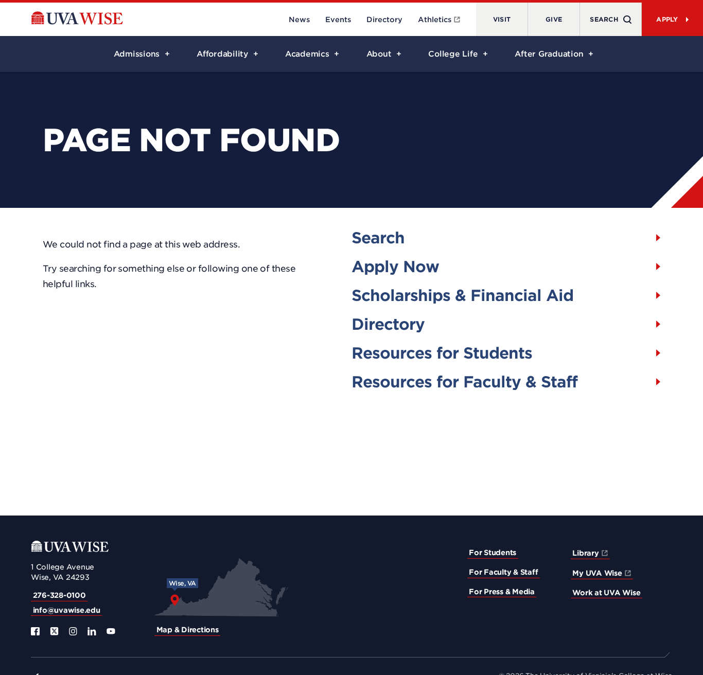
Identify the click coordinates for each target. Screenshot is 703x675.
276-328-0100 (59, 595)
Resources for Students (441, 353)
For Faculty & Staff (503, 572)
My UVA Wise (597, 573)
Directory (384, 19)
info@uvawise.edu (66, 610)
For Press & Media (502, 592)
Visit (502, 19)
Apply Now (395, 266)
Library (585, 553)
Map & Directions (187, 630)
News (299, 19)
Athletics (434, 19)
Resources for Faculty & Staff (464, 381)
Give (554, 19)
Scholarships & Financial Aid (462, 295)
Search (378, 237)
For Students (492, 552)
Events (338, 19)
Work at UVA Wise (606, 593)
